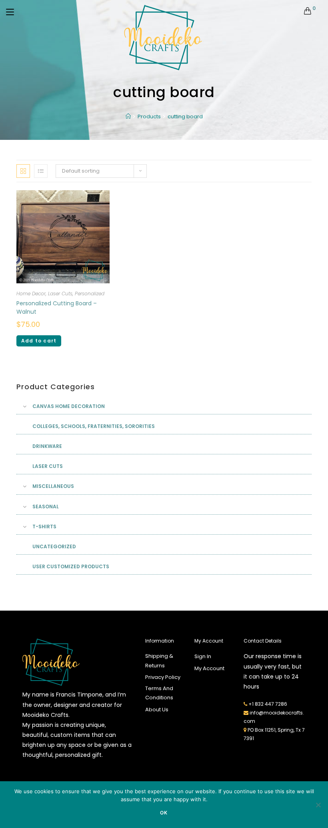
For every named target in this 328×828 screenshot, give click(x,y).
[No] (318, 805)
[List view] (41, 171)
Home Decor (31, 293)
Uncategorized (54, 546)
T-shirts (44, 526)
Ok (164, 813)
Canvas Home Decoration (68, 406)
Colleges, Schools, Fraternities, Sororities (93, 426)
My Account (209, 668)
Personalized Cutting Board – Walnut (56, 307)
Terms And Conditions (159, 693)
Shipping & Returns (159, 660)
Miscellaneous (53, 486)
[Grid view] (23, 171)
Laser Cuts (60, 293)
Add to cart (38, 340)
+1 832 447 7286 (267, 704)
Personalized (89, 293)
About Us (156, 709)
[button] (282, 165)
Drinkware (47, 446)
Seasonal (45, 506)
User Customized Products (70, 566)
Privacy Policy (162, 677)
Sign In (202, 656)
